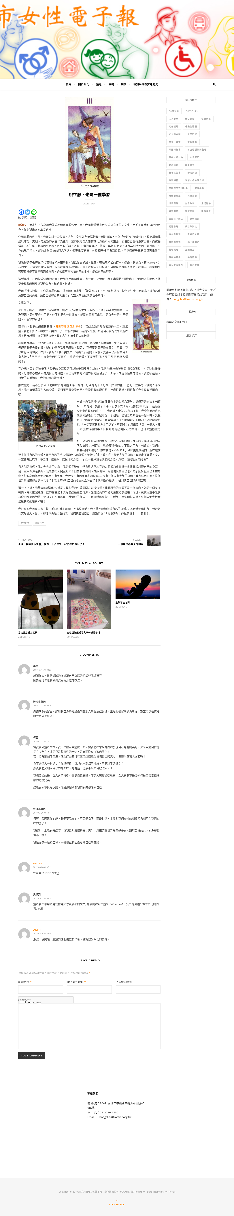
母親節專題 (175, 195)
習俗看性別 (175, 234)
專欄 (111, 84)
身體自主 (39, 523)
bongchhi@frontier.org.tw (189, 299)
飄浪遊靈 (194, 265)
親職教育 (173, 249)
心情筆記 (194, 157)
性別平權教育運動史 (145, 84)
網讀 (124, 84)
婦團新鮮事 (175, 149)
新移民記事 (175, 172)
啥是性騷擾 (191, 126)
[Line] (34, 212)
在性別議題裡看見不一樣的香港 (83, 632)
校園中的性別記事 (178, 188)
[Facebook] (21, 212)
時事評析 (173, 180)
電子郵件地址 (76, 982)
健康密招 (206, 118)
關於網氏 (83, 84)
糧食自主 (206, 211)
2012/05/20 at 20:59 (42, 933)
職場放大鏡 (193, 234)
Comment (24, 1000)
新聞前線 (192, 172)
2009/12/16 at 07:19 (42, 705)
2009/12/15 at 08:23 (42, 669)
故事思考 (190, 165)
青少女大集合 (176, 265)
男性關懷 (173, 211)
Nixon (37, 863)
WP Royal (170, 1191)
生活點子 (206, 203)
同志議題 (173, 126)
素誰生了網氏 (176, 218)
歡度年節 (199, 188)
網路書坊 (173, 226)
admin (37, 929)
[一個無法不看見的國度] (154, 540)
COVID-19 (192, 111)
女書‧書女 (175, 142)
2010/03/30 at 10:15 (42, 812)
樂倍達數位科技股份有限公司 (119, 1191)
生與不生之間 (123, 602)
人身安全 (173, 118)
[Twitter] (27, 212)
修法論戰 (190, 118)
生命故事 (190, 203)
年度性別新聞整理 (197, 149)
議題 (99, 84)
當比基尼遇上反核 (27, 632)
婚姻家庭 (192, 142)
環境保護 (173, 203)
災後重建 (192, 195)
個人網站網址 (124, 982)
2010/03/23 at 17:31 (42, 741)
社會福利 (190, 211)
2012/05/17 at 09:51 (42, 898)
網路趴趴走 (191, 226)
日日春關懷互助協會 (68, 326)
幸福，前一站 (176, 157)
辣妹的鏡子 (175, 257)
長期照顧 (192, 257)
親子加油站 (193, 242)
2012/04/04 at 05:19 (42, 867)
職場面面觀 (175, 242)
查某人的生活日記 (194, 180)
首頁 (68, 84)
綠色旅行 (194, 218)
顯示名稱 (24, 982)
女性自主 (25, 523)
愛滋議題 (173, 165)
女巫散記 (192, 134)
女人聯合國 (175, 134)
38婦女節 (174, 111)
